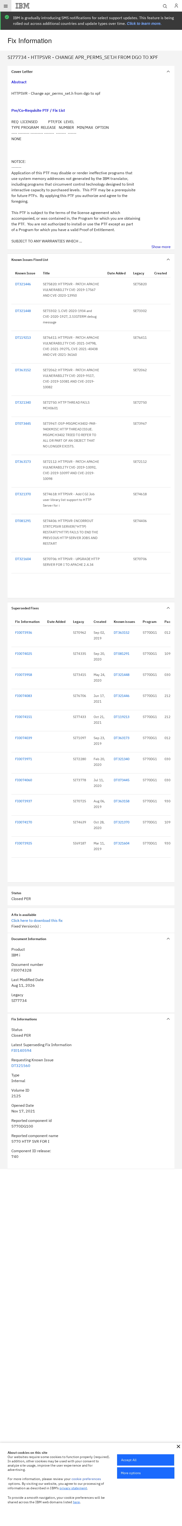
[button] (178, 1446)
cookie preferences (86, 1479)
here (76, 1502)
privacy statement (73, 1488)
